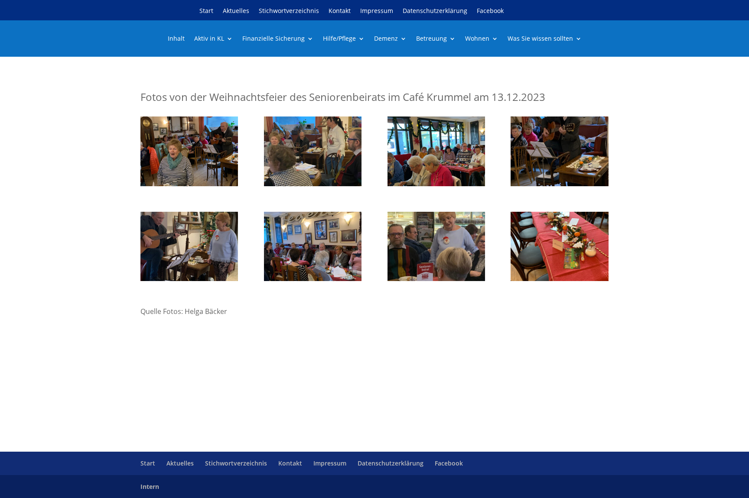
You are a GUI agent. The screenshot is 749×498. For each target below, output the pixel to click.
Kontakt (340, 11)
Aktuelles (236, 11)
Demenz (386, 39)
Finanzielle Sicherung (273, 39)
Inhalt (176, 39)
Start (206, 11)
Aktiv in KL (209, 39)
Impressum (376, 11)
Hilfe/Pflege (339, 39)
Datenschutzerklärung (435, 11)
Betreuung (431, 39)
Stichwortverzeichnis (289, 11)
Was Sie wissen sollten (540, 39)
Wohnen (477, 39)
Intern (149, 486)
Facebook (490, 11)
